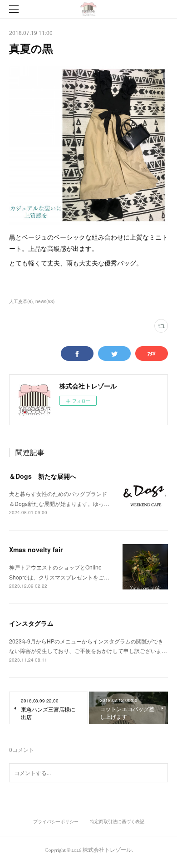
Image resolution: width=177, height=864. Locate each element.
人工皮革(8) (21, 301)
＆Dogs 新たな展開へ (42, 476)
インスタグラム (31, 623)
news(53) (44, 301)
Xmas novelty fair (36, 549)
